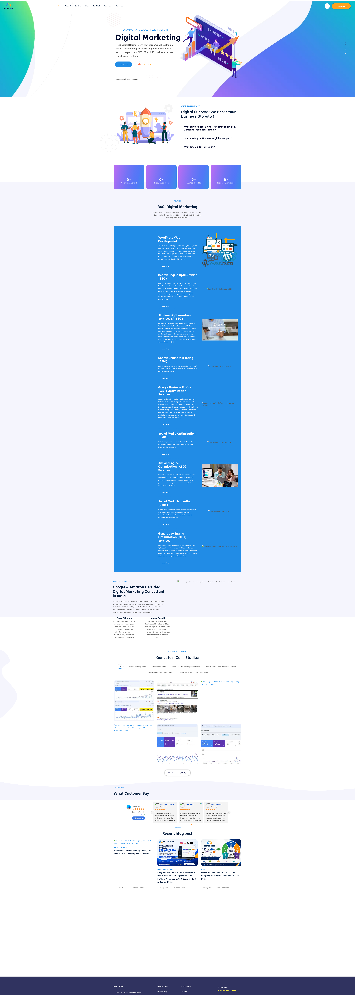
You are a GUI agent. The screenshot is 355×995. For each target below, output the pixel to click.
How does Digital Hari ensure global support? (208, 138)
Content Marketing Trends (214, 703)
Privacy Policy (162, 991)
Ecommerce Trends (167, 713)
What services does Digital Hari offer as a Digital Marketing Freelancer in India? (210, 128)
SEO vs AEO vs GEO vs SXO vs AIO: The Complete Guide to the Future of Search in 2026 (220, 875)
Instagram (136, 79)
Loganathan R (216, 804)
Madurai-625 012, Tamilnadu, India (128, 992)
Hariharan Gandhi (137, 887)
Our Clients (97, 6)
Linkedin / (128, 79)
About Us (68, 6)
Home (60, 6)
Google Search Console (165, 869)
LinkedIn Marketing (120, 847)
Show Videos (149, 64)
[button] (211, 128)
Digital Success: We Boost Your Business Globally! (208, 114)
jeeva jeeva (190, 804)
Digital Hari (136, 806)
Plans (87, 6)
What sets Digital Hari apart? (199, 146)
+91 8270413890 (227, 990)
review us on (137, 818)
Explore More (123, 70)
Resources (108, 6)
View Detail (166, 266)
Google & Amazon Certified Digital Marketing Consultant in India (139, 591)
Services (78, 6)
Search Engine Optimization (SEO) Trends (133, 719)
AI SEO (203, 869)
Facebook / (120, 79)
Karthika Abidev (166, 804)
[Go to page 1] (191, 824)
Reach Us (119, 6)
